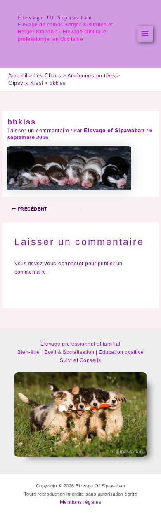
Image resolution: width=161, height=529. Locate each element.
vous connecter (64, 263)
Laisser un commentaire (38, 130)
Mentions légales (81, 502)
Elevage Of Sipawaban (55, 17)
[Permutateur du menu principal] (145, 34)
